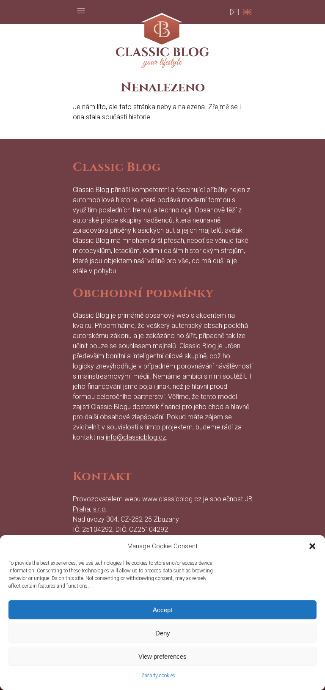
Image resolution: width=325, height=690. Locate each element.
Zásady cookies (158, 676)
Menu (81, 10)
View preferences (162, 656)
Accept (162, 609)
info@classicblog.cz (136, 437)
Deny (162, 633)
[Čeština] (234, 10)
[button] (312, 546)
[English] (247, 10)
